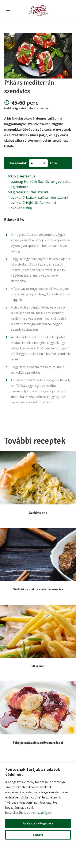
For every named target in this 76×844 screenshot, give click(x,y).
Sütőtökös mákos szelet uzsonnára (38, 589)
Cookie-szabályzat (39, 813)
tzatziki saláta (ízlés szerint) (38, 197)
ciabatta (18, 186)
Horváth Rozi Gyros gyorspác (39, 181)
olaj (20, 208)
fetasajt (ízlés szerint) (28, 192)
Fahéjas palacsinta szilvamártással (38, 743)
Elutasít (38, 835)
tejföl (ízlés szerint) (32, 202)
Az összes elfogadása (38, 823)
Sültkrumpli (38, 666)
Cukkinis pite (38, 513)
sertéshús (21, 176)
